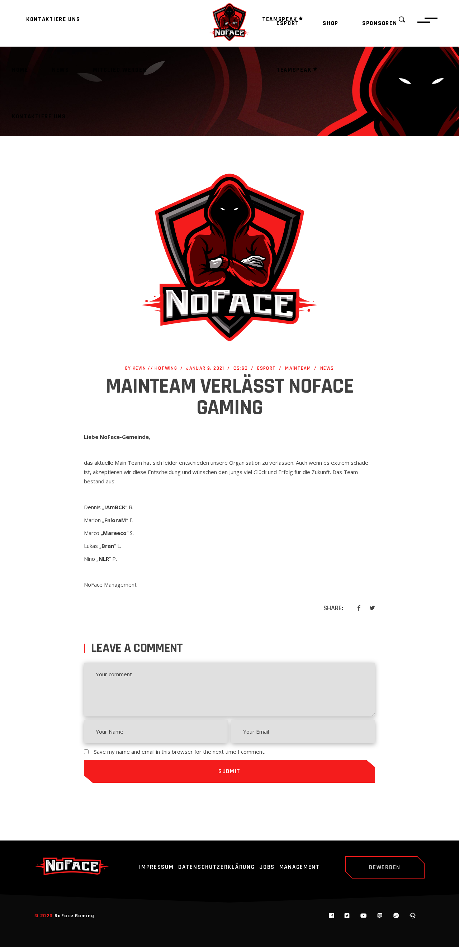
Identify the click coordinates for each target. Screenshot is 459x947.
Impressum (156, 867)
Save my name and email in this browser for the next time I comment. (179, 751)
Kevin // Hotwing (155, 368)
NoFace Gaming (74, 916)
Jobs (267, 867)
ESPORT (266, 368)
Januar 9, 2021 (205, 368)
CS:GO (240, 368)
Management (299, 867)
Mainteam (298, 368)
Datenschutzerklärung (216, 867)
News (327, 368)
